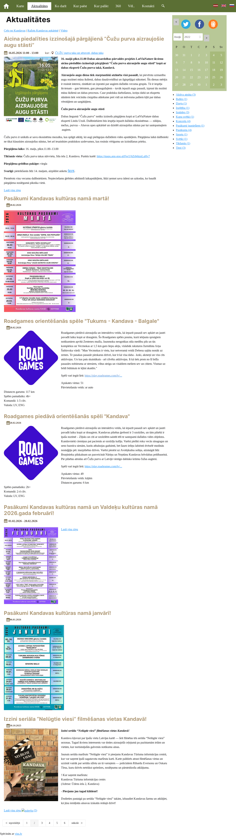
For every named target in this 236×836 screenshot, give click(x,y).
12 (221, 62)
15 (191, 69)
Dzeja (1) (181, 103)
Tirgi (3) (180, 147)
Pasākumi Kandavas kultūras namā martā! (56, 198)
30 (176, 55)
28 (184, 84)
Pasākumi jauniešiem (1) (190, 125)
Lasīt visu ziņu (12, 190)
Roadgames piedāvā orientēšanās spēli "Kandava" (67, 416)
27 (176, 84)
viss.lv (18, 833)
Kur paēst (80, 6)
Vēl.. (131, 6)
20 (176, 77)
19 (221, 69)
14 (184, 69)
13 (176, 69)
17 (206, 69)
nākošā (75, 823)
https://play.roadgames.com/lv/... (103, 466)
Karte (20, 6)
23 (198, 77)
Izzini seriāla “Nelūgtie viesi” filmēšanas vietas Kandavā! (75, 719)
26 (221, 77)
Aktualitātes (39, 6)
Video (63, 30)
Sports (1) (181, 134)
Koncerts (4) (183, 121)
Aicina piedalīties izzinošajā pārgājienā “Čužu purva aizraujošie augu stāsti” (84, 42)
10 (206, 62)
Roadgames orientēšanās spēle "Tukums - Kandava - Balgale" (81, 321)
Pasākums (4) (184, 130)
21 (184, 77)
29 (191, 84)
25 (213, 77)
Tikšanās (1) (183, 143)
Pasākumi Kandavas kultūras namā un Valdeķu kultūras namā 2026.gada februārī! (81, 510)
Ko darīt (60, 6)
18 (213, 69)
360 (118, 6)
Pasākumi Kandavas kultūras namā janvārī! (57, 613)
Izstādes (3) (182, 112)
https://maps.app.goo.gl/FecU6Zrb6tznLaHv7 (123, 156)
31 (184, 55)
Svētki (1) (181, 138)
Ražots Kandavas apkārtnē (42, 30)
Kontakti (148, 6)
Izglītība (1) (182, 107)
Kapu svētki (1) (185, 116)
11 (213, 62)
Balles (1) (181, 99)
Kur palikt (101, 6)
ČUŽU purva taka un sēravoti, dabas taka (79, 52)
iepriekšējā (14, 823)
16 (198, 69)
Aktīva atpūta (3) (186, 94)
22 (191, 77)
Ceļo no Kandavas (14, 30)
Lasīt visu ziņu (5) (20, 810)
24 (206, 77)
